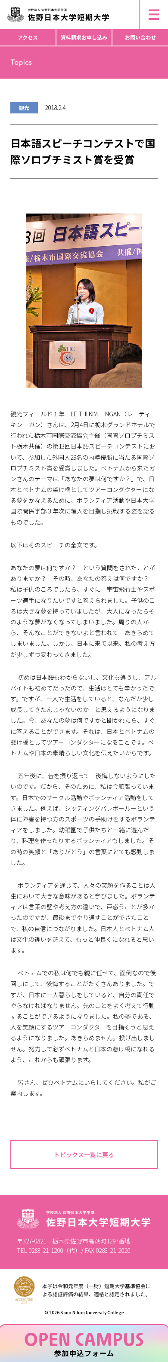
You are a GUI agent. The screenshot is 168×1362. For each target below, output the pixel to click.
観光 (24, 107)
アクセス (28, 37)
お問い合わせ (140, 37)
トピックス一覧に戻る (84, 1154)
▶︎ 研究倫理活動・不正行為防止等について (60, 3)
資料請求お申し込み (84, 37)
